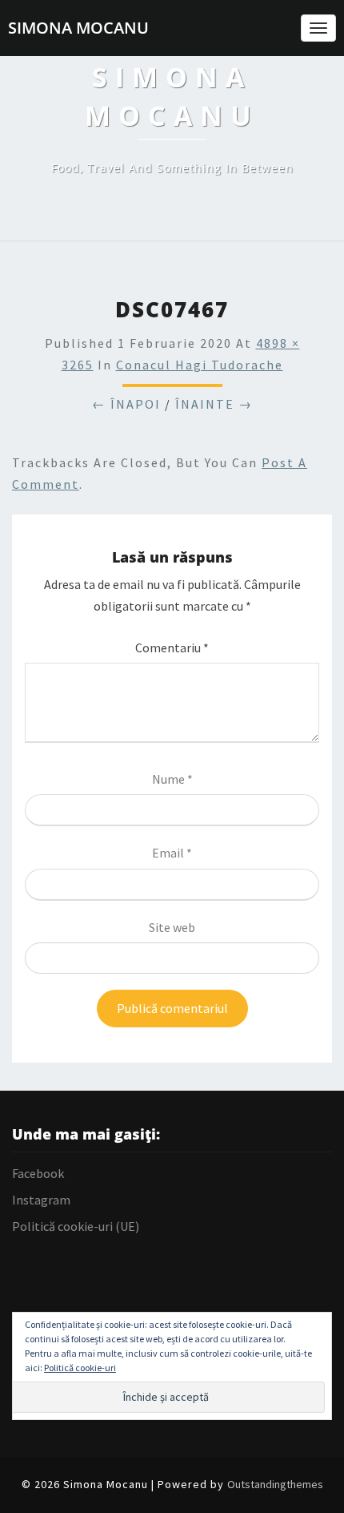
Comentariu (172, 647)
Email (172, 853)
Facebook (38, 1173)
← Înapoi (126, 404)
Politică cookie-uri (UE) (75, 1226)
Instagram (41, 1200)
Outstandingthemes (275, 1484)
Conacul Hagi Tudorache (199, 365)
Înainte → (214, 404)
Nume (172, 779)
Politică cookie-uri (80, 1368)
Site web (172, 927)
